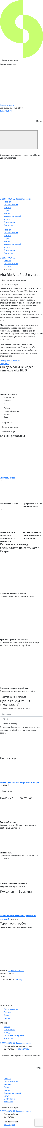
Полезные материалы (14, 1035)
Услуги (7, 219)
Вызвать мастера (10, 60)
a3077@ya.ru (6, 110)
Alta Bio (7, 266)
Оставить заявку (9, 723)
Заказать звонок (7, 105)
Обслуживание (11, 204)
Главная (7, 201)
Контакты (8, 225)
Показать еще (8, 431)
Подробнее (7, 422)
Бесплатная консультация (14, 280)
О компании (9, 222)
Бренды (7, 1032)
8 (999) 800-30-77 (7, 199)
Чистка (7, 213)
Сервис (7, 210)
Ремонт (7, 207)
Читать (14, 919)
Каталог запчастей (12, 216)
